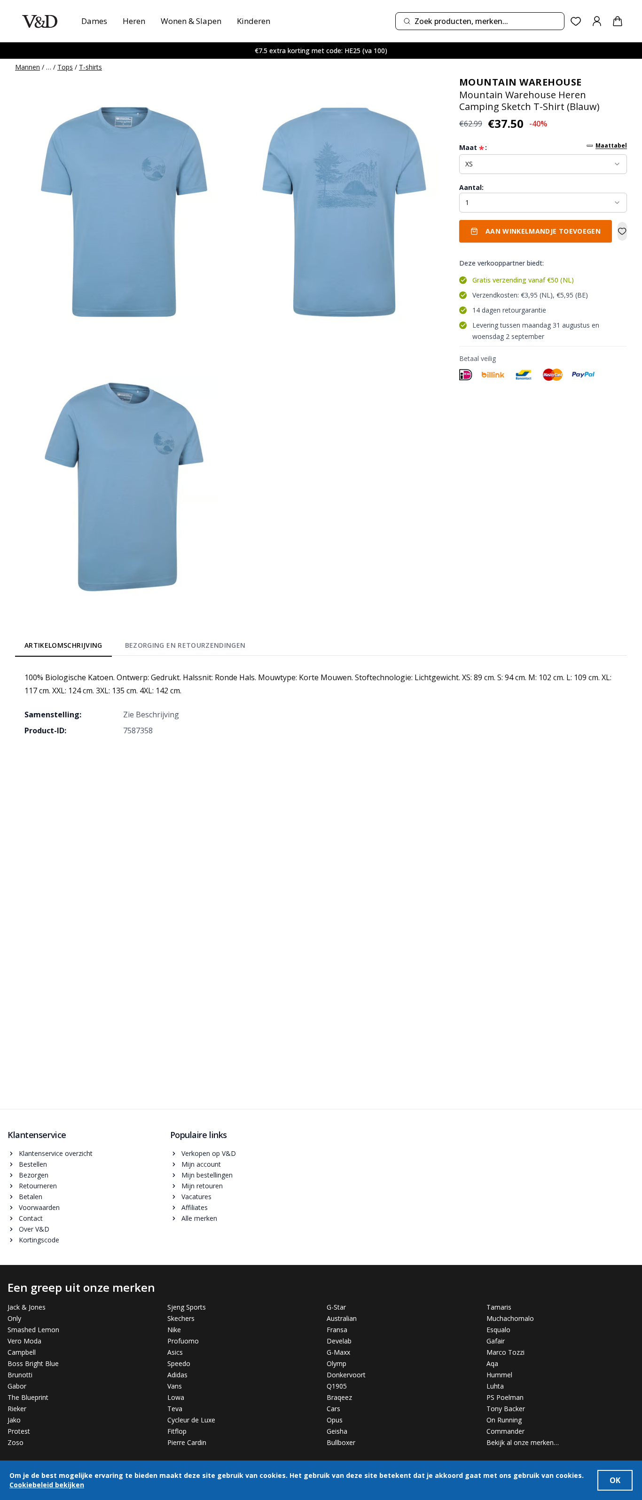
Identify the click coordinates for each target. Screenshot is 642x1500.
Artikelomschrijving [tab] (63, 645)
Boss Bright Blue (33, 1363)
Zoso (15, 1442)
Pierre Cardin (186, 1442)
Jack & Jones (27, 1307)
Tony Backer (505, 1408)
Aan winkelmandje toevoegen (543, 231)
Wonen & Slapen (191, 21)
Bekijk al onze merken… (522, 1442)
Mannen (27, 67)
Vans (174, 1386)
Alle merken (199, 1218)
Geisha (337, 1431)
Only (14, 1318)
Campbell (22, 1352)
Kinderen (253, 21)
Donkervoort (346, 1374)
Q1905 (337, 1386)
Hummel (499, 1374)
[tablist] (135, 646)
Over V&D (34, 1229)
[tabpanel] (321, 704)
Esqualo (498, 1329)
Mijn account (201, 1164)
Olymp (336, 1363)
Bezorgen (33, 1174)
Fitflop (177, 1431)
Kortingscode (39, 1239)
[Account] (596, 21)
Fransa (337, 1329)
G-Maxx (338, 1352)
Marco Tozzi (505, 1352)
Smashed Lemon (33, 1329)
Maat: (473, 147)
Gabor (17, 1386)
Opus (335, 1419)
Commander (505, 1431)
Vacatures (196, 1196)
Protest (19, 1431)
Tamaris (498, 1307)
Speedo (178, 1363)
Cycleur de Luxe (191, 1419)
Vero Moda (24, 1340)
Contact (31, 1218)
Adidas (177, 1374)
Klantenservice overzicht (56, 1153)
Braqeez (339, 1397)
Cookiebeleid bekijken (46, 1484)
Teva (174, 1408)
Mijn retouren (202, 1185)
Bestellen (33, 1164)
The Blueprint (28, 1397)
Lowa (175, 1397)
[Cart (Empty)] (617, 21)
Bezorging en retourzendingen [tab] (185, 645)
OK (615, 1480)
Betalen (30, 1196)
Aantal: (471, 187)
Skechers (181, 1318)
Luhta (495, 1386)
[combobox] (479, 21)
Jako (14, 1419)
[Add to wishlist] (622, 231)
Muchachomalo (510, 1318)
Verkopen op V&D (208, 1153)
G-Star (336, 1307)
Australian (342, 1318)
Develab (339, 1340)
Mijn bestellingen (207, 1174)
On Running (504, 1419)
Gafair (495, 1340)
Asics (175, 1352)
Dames (94, 21)
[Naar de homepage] (39, 21)
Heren (134, 21)
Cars (333, 1408)
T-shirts (90, 67)
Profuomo (183, 1340)
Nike (174, 1329)
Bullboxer (341, 1442)
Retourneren (38, 1185)
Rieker (17, 1408)
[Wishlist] (576, 21)
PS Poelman (505, 1397)
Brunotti (20, 1374)
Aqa (492, 1363)
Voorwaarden (39, 1207)
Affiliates (194, 1207)
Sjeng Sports (186, 1307)
